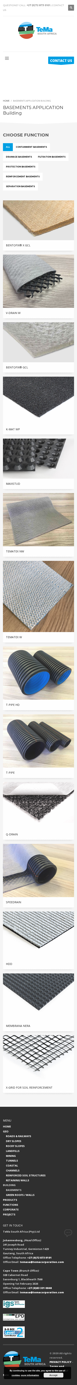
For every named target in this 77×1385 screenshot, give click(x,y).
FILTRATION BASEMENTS (52, 157)
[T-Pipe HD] (38, 673)
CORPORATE (11, 1209)
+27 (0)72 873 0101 (38, 5)
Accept (53, 1375)
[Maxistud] (38, 459)
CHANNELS (13, 1170)
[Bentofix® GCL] (38, 342)
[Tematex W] (38, 596)
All (8, 147)
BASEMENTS (14, 1190)
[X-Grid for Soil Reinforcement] (38, 1058)
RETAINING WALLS (17, 1180)
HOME (7, 1126)
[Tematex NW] (38, 519)
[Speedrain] (38, 870)
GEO (5, 1131)
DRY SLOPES (13, 1141)
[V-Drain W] (38, 281)
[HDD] (38, 935)
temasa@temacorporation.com (42, 1262)
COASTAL (12, 1165)
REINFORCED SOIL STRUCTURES (26, 1175)
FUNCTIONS (10, 1205)
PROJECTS (9, 1214)
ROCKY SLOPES (15, 1146)
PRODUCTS (10, 1200)
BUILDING (9, 1185)
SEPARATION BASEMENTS (20, 186)
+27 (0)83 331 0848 (39, 1288)
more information (30, 1375)
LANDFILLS (13, 1151)
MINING (11, 1156)
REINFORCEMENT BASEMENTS (23, 176)
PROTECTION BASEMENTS (20, 166)
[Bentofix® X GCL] (38, 220)
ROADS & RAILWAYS (18, 1136)
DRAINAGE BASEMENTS (19, 157)
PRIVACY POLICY (60, 1362)
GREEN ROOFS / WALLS (20, 1195)
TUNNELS (12, 1160)
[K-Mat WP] (38, 400)
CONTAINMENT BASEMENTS (31, 147)
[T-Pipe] (38, 741)
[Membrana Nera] (38, 997)
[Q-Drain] (38, 805)
